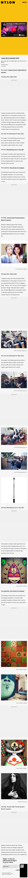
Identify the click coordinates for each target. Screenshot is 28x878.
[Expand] (21, 865)
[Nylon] (8, 2)
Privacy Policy (9, 874)
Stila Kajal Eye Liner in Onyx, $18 (15, 149)
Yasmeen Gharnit (5, 64)
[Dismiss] (26, 865)
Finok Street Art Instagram (17, 167)
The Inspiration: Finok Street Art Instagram (12, 591)
